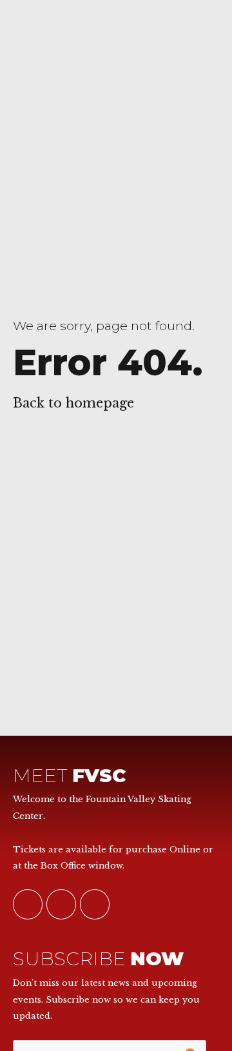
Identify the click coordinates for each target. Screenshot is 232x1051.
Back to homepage (73, 403)
